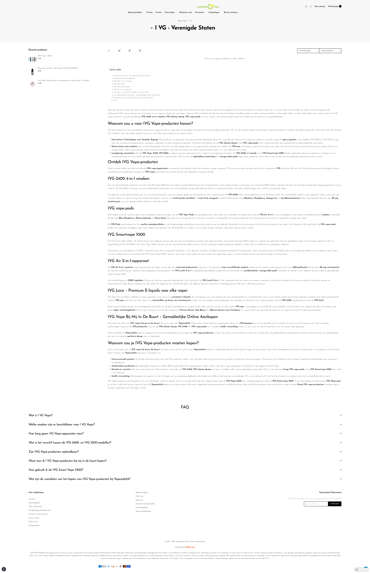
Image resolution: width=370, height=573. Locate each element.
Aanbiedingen (213, 12)
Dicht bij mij (33, 522)
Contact (159, 12)
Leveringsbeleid (142, 507)
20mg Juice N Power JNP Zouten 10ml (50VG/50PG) (57, 68)
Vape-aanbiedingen (143, 511)
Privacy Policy (34, 518)
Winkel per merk (185, 12)
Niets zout (139, 496)
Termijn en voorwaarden (38, 514)
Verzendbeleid (34, 503)
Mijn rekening (319, 6)
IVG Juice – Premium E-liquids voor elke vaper (131, 92)
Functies (149, 12)
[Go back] (152, 28)
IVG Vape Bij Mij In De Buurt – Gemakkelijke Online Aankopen (137, 95)
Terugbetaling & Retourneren (40, 510)
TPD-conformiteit (35, 507)
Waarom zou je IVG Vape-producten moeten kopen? (133, 98)
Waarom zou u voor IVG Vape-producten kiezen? (132, 76)
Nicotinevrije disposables (145, 504)
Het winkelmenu (36, 492)
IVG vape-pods (119, 84)
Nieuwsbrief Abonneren (330, 492)
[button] (306, 6)
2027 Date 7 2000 (45, 56)
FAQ (115, 100)
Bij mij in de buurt (231, 12)
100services (190, 547)
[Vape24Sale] (207, 6)
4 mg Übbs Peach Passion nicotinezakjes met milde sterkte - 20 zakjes (63, 80)
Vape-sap (139, 500)
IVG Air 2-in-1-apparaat (122, 89)
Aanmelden (334, 503)
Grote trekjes (169, 12)
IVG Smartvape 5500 (121, 87)
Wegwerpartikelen (135, 12)
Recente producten (38, 50)
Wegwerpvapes (142, 492)
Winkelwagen (334, 6)
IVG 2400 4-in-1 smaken (123, 81)
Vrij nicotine (199, 12)
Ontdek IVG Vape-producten (124, 78)
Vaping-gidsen (34, 525)
